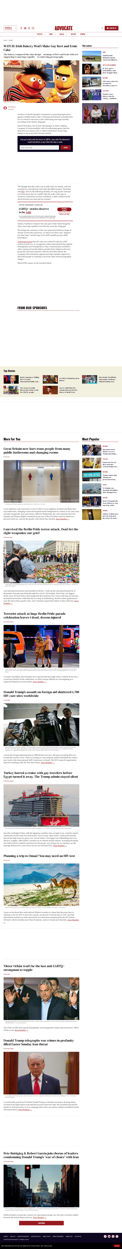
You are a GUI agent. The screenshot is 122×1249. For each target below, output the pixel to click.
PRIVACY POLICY (47, 1236)
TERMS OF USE (69, 1236)
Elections (106, 91)
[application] (100, 113)
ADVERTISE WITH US (36, 1236)
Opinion (82, 34)
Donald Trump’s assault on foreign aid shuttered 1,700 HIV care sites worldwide (41, 694)
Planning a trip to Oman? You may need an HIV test (39, 856)
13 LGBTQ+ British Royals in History (69, 379)
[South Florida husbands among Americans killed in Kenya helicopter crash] (91, 56)
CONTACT (6, 1236)
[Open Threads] (29, 28)
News (51, 34)
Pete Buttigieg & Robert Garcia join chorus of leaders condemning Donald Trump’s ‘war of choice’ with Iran (41, 1155)
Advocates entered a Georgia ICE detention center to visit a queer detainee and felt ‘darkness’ (110, 86)
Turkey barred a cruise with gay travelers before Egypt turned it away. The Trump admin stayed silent (41, 775)
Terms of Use (48, 1246)
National (105, 78)
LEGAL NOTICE (78, 1236)
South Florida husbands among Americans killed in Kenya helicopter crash (110, 59)
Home (5, 40)
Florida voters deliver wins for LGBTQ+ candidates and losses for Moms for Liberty (110, 98)
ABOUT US (12, 1236)
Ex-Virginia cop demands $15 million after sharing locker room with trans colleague (110, 492)
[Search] (102, 28)
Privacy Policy (35, 1246)
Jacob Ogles (7, 700)
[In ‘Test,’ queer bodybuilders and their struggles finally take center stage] (91, 69)
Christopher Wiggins (9, 621)
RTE (22, 191)
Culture (105, 498)
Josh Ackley (7, 974)
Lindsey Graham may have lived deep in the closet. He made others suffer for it (110, 517)
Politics (39, 34)
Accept (117, 1245)
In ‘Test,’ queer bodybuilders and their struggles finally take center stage (110, 71)
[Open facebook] (21, 28)
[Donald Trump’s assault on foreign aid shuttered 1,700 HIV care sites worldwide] (41, 724)
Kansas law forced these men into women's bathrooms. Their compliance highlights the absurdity (110, 467)
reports (25, 241)
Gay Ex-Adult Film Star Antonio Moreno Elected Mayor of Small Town (68, 390)
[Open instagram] (33, 28)
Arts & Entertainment (109, 65)
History (73, 34)
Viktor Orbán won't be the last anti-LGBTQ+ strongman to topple (34, 968)
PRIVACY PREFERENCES (58, 1236)
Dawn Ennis (7, 457)
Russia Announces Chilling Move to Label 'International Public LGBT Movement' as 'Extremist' (29, 380)
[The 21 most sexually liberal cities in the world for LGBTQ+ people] (11, 390)
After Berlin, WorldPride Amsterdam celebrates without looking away (107, 379)
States (105, 485)
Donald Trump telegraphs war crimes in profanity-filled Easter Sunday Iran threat (39, 1042)
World (11, 40)
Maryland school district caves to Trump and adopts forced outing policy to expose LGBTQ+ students (110, 454)
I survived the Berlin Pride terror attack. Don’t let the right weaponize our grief (41, 531)
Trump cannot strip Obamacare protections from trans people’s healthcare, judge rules (110, 480)
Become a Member (64, 209)
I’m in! (66, 147)
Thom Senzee (13, 106)
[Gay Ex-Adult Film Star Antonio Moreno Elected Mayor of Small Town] (50, 390)
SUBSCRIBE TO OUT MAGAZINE (8, 28)
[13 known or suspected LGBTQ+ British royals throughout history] (50, 379)
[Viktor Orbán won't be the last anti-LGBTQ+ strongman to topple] (41, 998)
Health (62, 34)
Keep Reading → (62, 519)
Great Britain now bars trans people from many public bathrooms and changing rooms (37, 450)
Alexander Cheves (9, 537)
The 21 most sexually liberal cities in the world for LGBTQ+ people (29, 390)
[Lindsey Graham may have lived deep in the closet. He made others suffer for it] (91, 514)
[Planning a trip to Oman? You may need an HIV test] (41, 885)
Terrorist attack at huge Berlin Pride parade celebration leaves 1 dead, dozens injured (35, 615)
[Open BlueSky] (25, 28)
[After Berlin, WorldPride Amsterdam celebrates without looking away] (89, 379)
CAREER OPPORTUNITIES (23, 1236)
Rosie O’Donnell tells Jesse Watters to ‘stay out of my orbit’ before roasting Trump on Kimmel (110, 505)
